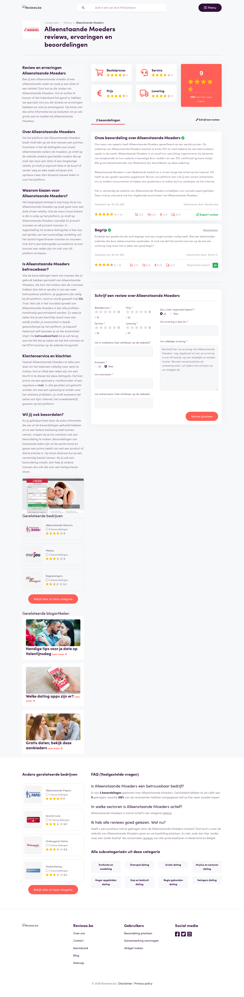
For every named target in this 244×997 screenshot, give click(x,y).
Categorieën (51, 22)
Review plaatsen (202, 416)
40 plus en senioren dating (207, 867)
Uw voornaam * (104, 374)
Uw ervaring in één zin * (174, 321)
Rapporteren (210, 230)
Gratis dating (173, 864)
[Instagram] (189, 934)
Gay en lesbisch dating (139, 882)
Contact (78, 940)
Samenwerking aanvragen (141, 940)
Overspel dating (139, 864)
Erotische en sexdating (106, 867)
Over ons (79, 933)
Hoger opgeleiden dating (105, 882)
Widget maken (133, 948)
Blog (76, 955)
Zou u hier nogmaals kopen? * (177, 309)
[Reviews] (31, 8)
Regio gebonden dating (173, 882)
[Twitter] (183, 934)
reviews (148, 838)
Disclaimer (125, 983)
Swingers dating (207, 880)
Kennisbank (80, 948)
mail (41, 385)
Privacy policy (143, 983)
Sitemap (78, 963)
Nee (110, 366)
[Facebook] (177, 934)
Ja (100, 366)
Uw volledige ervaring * (174, 341)
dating (167, 813)
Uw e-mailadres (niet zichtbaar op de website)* (123, 342)
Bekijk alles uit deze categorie (53, 599)
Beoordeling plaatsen (138, 933)
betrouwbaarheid (46, 336)
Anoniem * (101, 362)
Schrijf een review (209, 119)
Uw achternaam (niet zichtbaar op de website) (122, 394)
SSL (81, 298)
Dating (67, 22)
